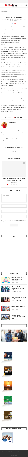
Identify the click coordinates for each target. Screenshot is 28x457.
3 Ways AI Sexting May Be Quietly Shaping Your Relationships (17, 279)
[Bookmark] (24, 5)
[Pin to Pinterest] (20, 117)
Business (8, 10)
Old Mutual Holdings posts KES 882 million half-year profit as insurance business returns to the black (18, 289)
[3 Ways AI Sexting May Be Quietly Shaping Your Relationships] (5, 280)
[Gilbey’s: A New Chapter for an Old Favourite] (5, 308)
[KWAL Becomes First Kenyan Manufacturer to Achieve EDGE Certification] (5, 299)
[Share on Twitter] (18, 117)
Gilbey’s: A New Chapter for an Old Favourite (18, 307)
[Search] (21, 5)
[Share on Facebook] (17, 117)
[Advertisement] (14, 254)
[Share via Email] (21, 117)
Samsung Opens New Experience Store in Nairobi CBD (18, 317)
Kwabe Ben (9, 19)
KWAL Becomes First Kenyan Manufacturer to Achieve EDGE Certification (18, 299)
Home (2, 10)
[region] (14, 337)
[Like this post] (15, 117)
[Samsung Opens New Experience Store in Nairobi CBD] (5, 317)
